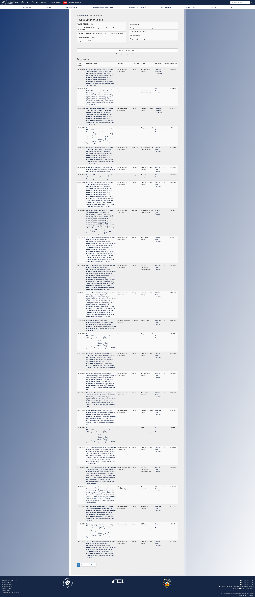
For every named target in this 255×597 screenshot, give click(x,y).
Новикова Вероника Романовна (158, 71)
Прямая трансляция (72, 2)
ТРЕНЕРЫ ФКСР (71, 7)
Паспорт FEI (5, 590)
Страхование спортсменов (10, 592)
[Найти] (252, 2)
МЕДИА (213, 7)
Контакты (44, 2)
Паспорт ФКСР (6, 588)
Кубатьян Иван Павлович (158, 91)
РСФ (232, 7)
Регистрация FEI (6, 586)
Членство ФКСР (6, 582)
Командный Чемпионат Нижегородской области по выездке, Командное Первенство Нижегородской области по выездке (100, 169)
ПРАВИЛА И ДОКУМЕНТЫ (137, 7)
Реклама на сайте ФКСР (9, 580)
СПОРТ (48, 7)
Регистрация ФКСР (7, 584)
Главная (79, 15)
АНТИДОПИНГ (191, 7)
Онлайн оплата (55, 2)
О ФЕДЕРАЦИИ (26, 7)
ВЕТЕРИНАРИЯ (166, 7)
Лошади (85, 15)
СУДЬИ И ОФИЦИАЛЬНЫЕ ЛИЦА (103, 7)
